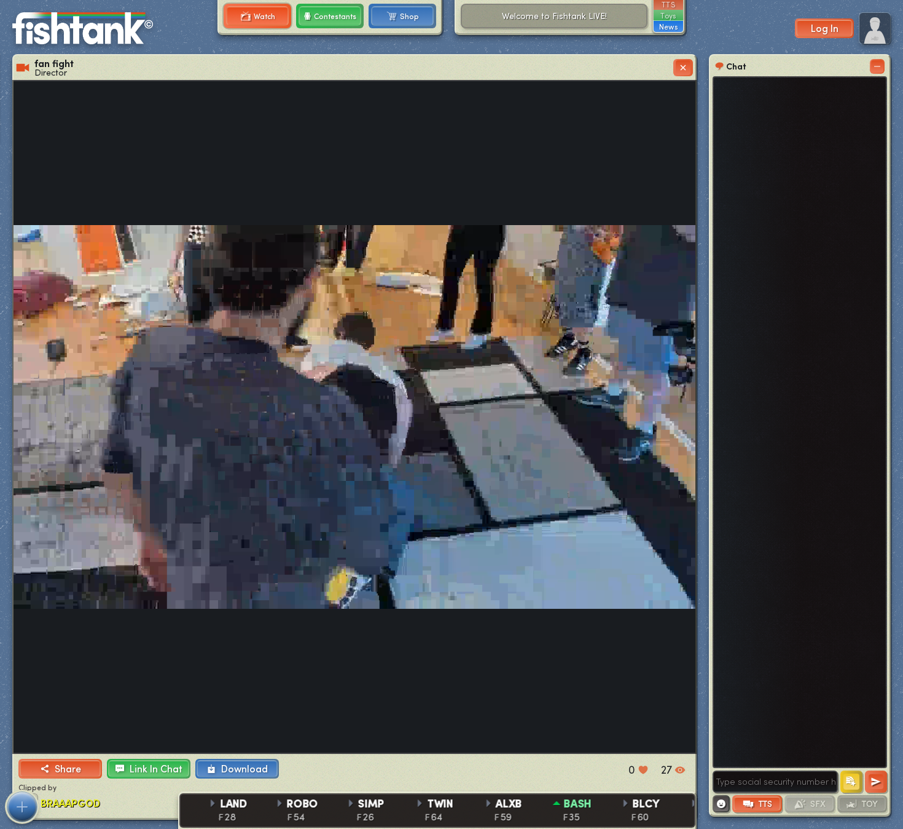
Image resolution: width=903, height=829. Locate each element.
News (668, 26)
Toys (668, 15)
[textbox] (775, 781)
